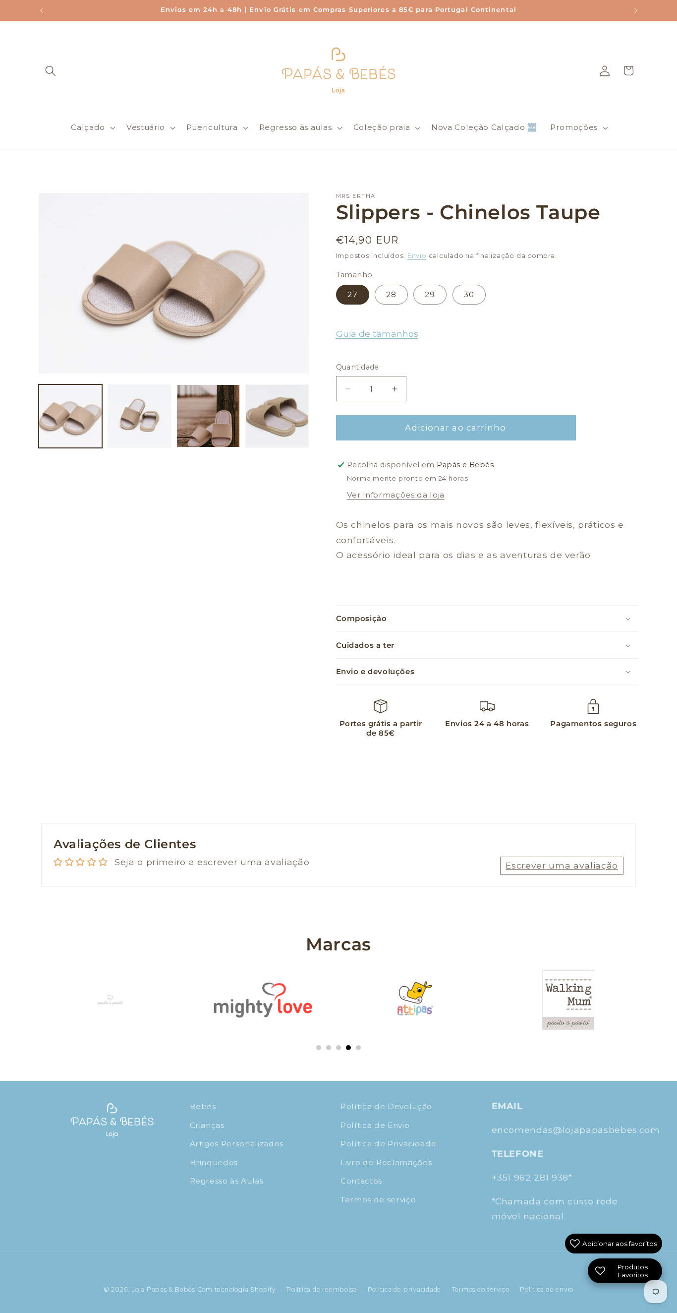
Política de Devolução (386, 1106)
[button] (50, 70)
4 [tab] (348, 1047)
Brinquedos (214, 1162)
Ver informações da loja (396, 495)
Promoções (574, 127)
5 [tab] (358, 1047)
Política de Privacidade (388, 1143)
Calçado (88, 127)
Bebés (203, 1106)
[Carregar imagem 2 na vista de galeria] (139, 416)
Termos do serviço (480, 1289)
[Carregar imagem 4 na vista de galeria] (277, 416)
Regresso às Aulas (227, 1181)
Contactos (361, 1181)
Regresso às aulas (295, 127)
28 (391, 294)
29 (430, 294)
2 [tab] (328, 1047)
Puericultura (212, 127)
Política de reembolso (321, 1289)
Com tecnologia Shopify (236, 1289)
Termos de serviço (378, 1199)
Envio (417, 256)
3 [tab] (338, 1047)
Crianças (207, 1124)
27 (352, 294)
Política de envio (546, 1289)
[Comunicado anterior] (42, 10)
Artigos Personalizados (237, 1143)
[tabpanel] (110, 1000)
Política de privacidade (405, 1289)
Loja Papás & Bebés (163, 1289)
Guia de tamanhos (377, 334)
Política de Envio (374, 1124)
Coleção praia (381, 127)
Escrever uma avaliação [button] (562, 865)
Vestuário (145, 127)
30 (469, 294)
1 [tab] (318, 1047)
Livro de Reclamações (386, 1162)
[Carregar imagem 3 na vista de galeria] (208, 416)
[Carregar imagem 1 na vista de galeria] (70, 416)
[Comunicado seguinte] (636, 10)
